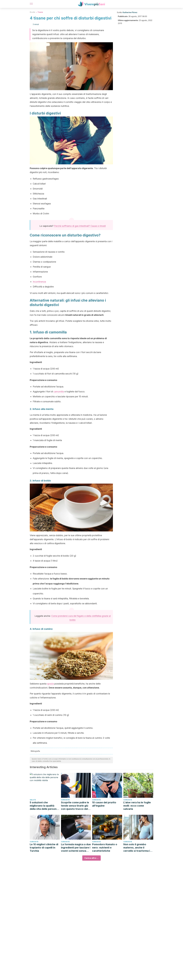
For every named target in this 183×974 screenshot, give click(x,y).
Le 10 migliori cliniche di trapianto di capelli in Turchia (44, 847)
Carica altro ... (91, 858)
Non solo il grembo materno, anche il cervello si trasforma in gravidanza (137, 847)
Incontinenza (39, 281)
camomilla (59, 391)
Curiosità (65, 800)
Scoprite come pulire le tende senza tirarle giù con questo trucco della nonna (75, 806)
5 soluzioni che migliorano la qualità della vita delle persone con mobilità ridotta (44, 806)
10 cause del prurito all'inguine (104, 804)
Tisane (40, 12)
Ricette (32, 12)
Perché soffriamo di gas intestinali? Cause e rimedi (80, 226)
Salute (33, 800)
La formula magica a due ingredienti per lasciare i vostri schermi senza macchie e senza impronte (76, 847)
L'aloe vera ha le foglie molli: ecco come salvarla (137, 805)
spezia (50, 683)
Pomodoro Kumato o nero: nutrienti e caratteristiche (104, 847)
